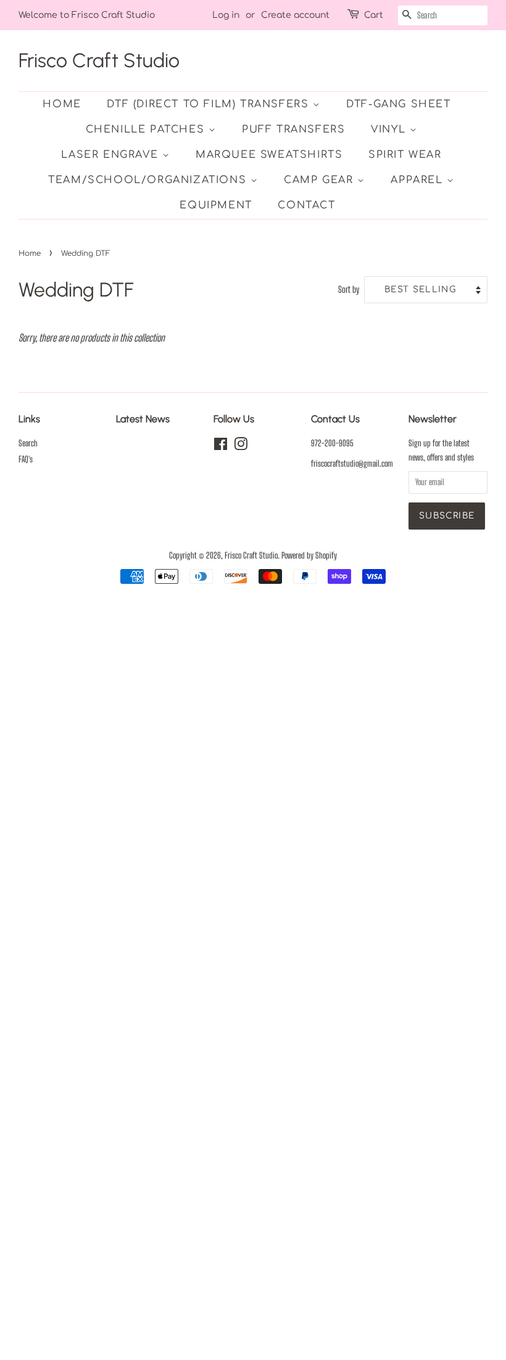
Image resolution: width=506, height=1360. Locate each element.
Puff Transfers (293, 129)
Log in (225, 15)
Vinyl (390, 129)
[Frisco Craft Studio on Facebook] (221, 446)
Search (28, 443)
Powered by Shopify (309, 555)
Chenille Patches (147, 129)
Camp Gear (320, 180)
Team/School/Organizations (149, 180)
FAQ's (26, 459)
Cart (373, 15)
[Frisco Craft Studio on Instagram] (240, 446)
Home (62, 104)
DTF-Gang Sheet (398, 104)
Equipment (216, 205)
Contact (306, 205)
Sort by (348, 289)
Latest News (143, 419)
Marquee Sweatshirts (269, 154)
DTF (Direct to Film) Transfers (210, 104)
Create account (295, 15)
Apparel (419, 180)
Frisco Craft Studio (99, 60)
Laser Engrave (111, 154)
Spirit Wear (405, 154)
